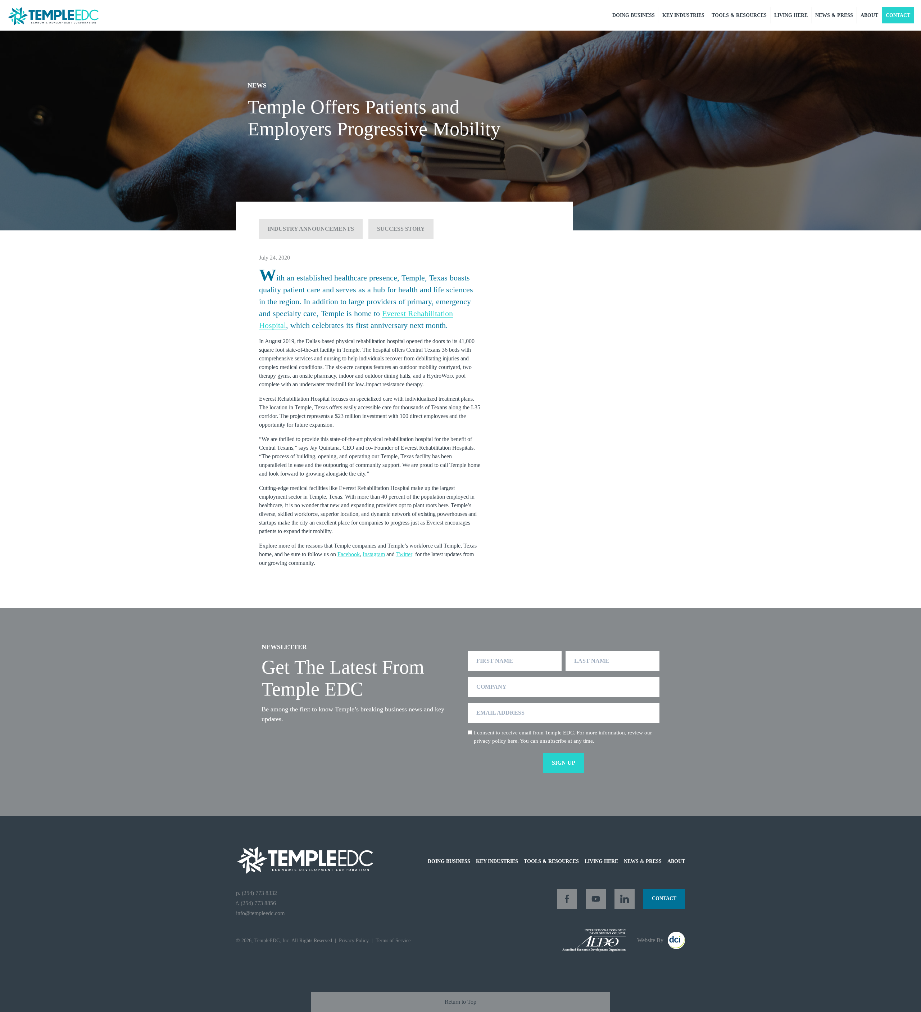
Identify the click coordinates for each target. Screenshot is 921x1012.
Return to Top (460, 1002)
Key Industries (683, 15)
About (869, 15)
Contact (898, 15)
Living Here (791, 15)
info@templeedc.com (260, 913)
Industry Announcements (311, 229)
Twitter (404, 554)
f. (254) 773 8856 (256, 903)
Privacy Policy (354, 940)
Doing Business (633, 15)
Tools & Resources (739, 15)
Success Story (401, 229)
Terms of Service (393, 940)
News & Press (834, 15)
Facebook (348, 554)
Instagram (374, 554)
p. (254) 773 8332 (256, 893)
